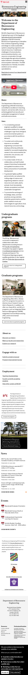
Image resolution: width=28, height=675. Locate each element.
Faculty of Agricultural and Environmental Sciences (14, 9)
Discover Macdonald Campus (11, 446)
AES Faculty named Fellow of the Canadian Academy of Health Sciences (13, 459)
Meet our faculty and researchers (13, 341)
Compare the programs (9, 416)
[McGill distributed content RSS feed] (26, 492)
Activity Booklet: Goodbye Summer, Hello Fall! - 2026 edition (15, 524)
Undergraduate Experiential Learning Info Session (13, 518)
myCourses (3, 630)
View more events (8, 529)
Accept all (5, 672)
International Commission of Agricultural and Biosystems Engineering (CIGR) (20, 637)
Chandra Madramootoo (16, 543)
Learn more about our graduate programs (14, 321)
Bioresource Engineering (14, 7)
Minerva (3, 631)
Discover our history (8, 338)
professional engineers (11, 251)
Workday (3, 635)
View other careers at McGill (11, 384)
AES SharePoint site (5, 633)
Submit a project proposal (10, 357)
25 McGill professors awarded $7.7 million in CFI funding (12, 467)
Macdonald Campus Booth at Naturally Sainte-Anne (14, 511)
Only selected (15, 672)
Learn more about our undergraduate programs (13, 266)
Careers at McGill (5, 628)
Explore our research (9, 343)
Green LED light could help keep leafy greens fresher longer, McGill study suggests (12, 484)
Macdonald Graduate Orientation (15, 506)
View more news (7, 492)
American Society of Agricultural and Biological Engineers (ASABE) (20, 632)
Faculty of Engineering (12, 247)
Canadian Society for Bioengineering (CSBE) (19, 629)
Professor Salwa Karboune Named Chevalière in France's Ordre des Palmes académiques (12, 475)
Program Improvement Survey (12, 360)
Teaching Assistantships (10, 376)
